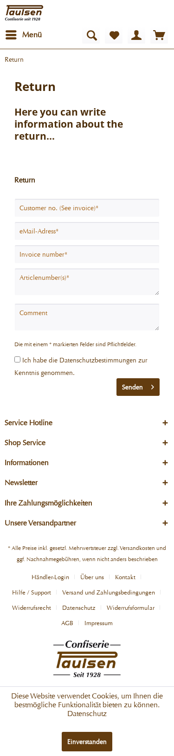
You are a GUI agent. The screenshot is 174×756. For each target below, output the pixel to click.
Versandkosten (137, 548)
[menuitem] (23, 35)
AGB (67, 623)
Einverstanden (87, 741)
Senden (132, 387)
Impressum (98, 623)
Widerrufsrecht (31, 608)
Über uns (92, 577)
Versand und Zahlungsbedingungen (108, 592)
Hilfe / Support (31, 592)
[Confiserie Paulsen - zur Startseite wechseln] (24, 13)
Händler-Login (50, 577)
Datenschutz (79, 608)
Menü (32, 34)
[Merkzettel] (113, 35)
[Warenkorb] (159, 35)
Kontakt (125, 577)
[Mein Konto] (136, 35)
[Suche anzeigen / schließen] (91, 35)
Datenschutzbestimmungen (97, 360)
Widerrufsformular (131, 608)
